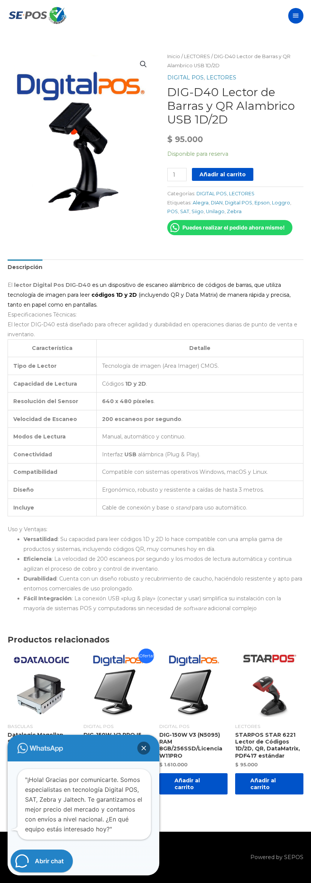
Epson (262, 203)
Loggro (281, 203)
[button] (143, 64)
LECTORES (197, 56)
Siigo (198, 211)
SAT (184, 211)
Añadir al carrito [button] (187, 784)
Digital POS (238, 203)
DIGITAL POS (185, 77)
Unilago (215, 211)
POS (172, 211)
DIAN (217, 203)
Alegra (201, 203)
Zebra (234, 211)
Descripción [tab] (25, 267)
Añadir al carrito (222, 174)
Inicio (173, 56)
